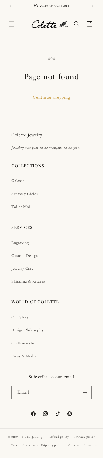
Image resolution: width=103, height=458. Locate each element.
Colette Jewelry (32, 437)
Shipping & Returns (28, 281)
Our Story (20, 317)
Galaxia (18, 181)
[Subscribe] (85, 392)
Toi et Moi (20, 207)
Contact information (82, 445)
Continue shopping (51, 98)
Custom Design (24, 255)
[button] (11, 24)
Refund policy (59, 437)
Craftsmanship (24, 343)
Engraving (20, 243)
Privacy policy (84, 437)
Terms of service (23, 445)
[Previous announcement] (10, 6)
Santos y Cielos (24, 194)
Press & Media (24, 356)
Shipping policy (52, 445)
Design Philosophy (27, 330)
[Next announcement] (92, 6)
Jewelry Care (22, 268)
